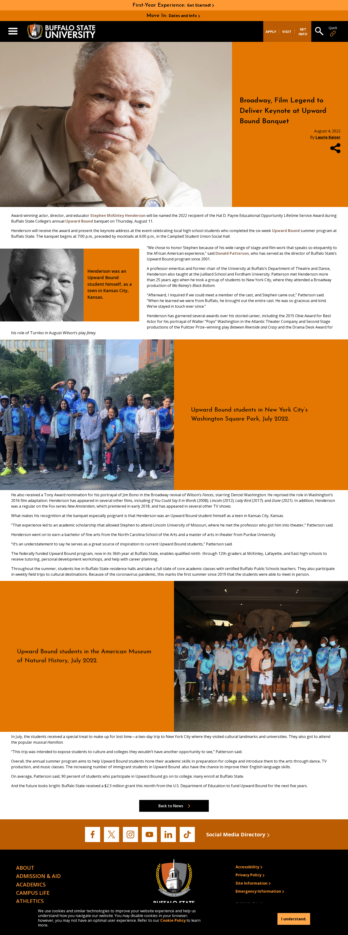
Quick (333, 28)
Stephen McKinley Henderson (118, 215)
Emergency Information (258, 891)
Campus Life (32, 892)
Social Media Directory (235, 834)
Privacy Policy (248, 875)
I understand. (293, 919)
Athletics (30, 900)
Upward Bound (79, 221)
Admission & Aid (38, 875)
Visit (286, 31)
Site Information (252, 883)
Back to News (170, 805)
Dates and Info (183, 15)
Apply (271, 31)
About (25, 867)
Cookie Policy (173, 920)
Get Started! (199, 5)
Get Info (303, 31)
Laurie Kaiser (328, 137)
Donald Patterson (232, 253)
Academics (31, 884)
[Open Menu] (13, 31)
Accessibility (247, 866)
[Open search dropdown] (319, 31)
